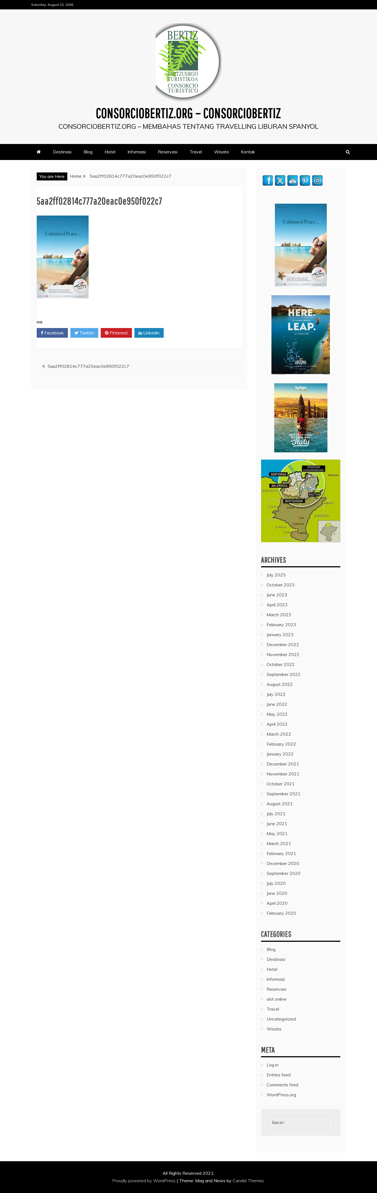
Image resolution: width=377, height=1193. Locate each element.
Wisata (221, 151)
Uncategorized (281, 1019)
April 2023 (277, 604)
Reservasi (167, 151)
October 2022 (281, 664)
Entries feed (279, 1074)
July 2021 (276, 813)
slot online (276, 999)
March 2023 (279, 614)
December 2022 (283, 644)
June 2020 (277, 893)
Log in (272, 1065)
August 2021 (280, 803)
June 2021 (277, 823)
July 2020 (276, 883)
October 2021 (281, 783)
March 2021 (279, 843)
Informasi (137, 151)
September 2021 (284, 793)
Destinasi (62, 151)
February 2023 (281, 624)
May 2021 (277, 833)
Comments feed (282, 1084)
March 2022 (279, 734)
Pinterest (118, 332)
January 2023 (280, 634)
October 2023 (281, 585)
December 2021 (283, 764)
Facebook (53, 332)
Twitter (86, 332)
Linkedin (151, 332)
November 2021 (283, 774)
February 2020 (281, 913)
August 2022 (280, 684)
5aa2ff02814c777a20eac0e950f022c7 (88, 366)
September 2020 (284, 873)
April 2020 (277, 903)
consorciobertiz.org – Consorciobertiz (188, 113)
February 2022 (281, 744)
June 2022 (277, 704)
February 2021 (281, 853)
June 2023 (277, 594)
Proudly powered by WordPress (144, 1180)
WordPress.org (281, 1094)
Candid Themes (248, 1180)
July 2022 (276, 694)
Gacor (278, 1122)
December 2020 (283, 863)
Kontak (248, 151)
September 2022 (284, 674)
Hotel (110, 151)
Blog (88, 151)
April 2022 (277, 724)
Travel (196, 151)
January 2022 (280, 754)
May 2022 (277, 714)
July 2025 (276, 575)
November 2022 (283, 654)
